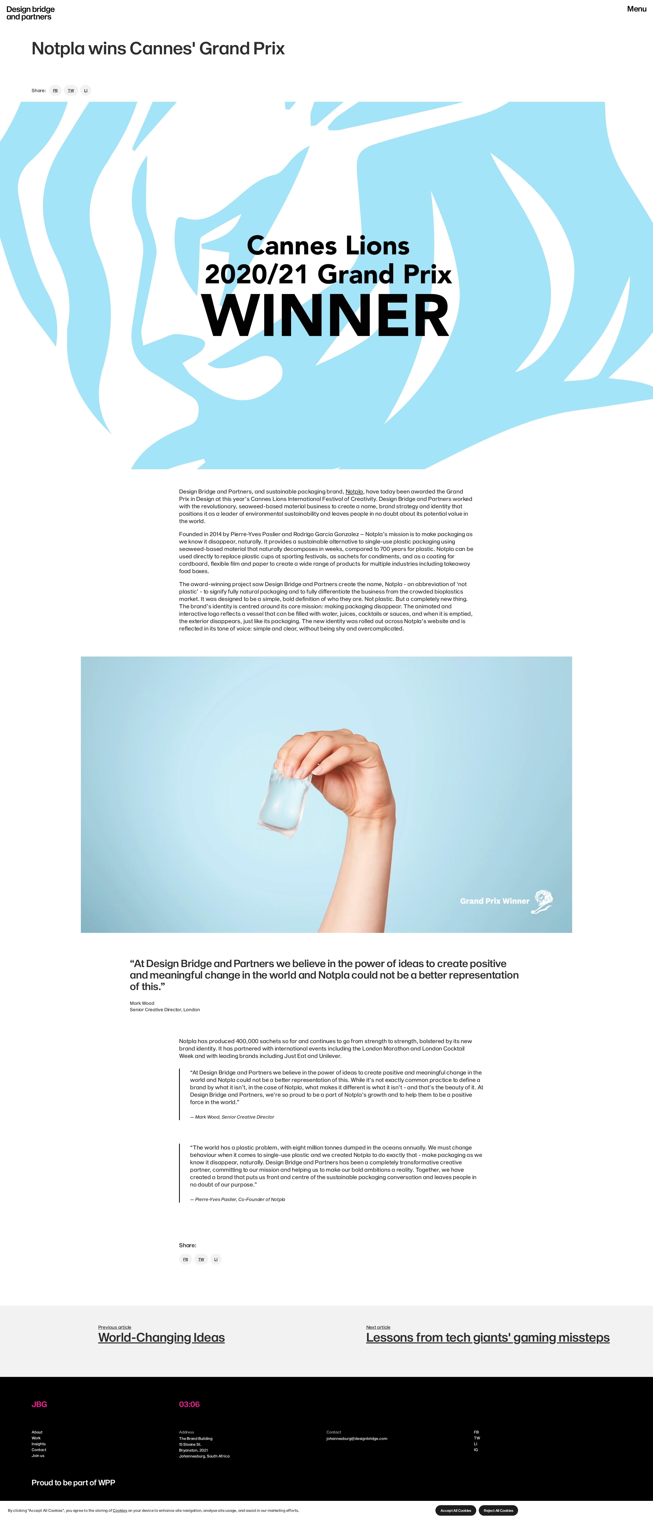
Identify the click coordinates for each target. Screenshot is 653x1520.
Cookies (120, 1510)
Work (36, 1438)
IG (476, 1449)
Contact (39, 1449)
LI (475, 1443)
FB (476, 1432)
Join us (38, 1455)
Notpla (354, 491)
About (37, 1432)
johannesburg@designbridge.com (356, 1438)
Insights (39, 1443)
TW (477, 1438)
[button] (455, 1510)
